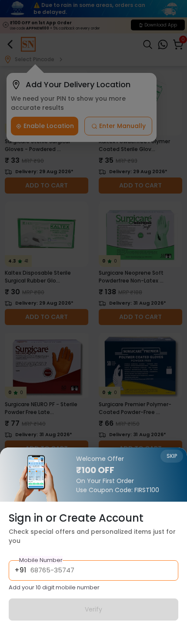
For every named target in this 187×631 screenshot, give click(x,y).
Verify (93, 609)
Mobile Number (41, 560)
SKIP (172, 456)
